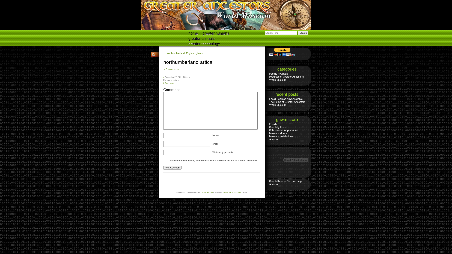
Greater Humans (216, 32)
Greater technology (204, 43)
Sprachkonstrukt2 (232, 192)
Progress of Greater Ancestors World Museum (286, 78)
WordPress (207, 192)
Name (215, 135)
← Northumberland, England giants (183, 53)
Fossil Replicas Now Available (286, 99)
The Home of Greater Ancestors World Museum (287, 103)
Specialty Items (277, 127)
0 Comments (168, 83)
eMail (215, 143)
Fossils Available (278, 73)
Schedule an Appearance (283, 130)
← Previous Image (171, 69)
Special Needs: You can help (285, 181)
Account (273, 139)
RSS (153, 54)
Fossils (273, 124)
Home (193, 32)
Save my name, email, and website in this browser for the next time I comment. (214, 160)
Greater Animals (201, 38)
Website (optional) (222, 152)
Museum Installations (281, 136)
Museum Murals (278, 133)
